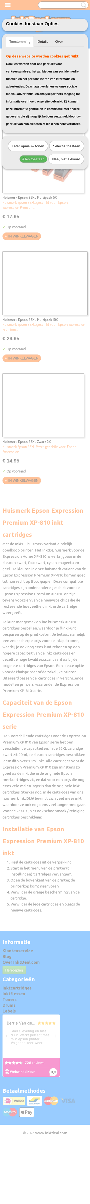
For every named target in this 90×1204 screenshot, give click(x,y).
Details (43, 42)
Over (59, 42)
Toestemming (19, 42)
